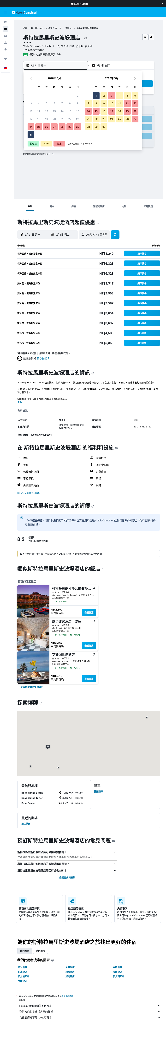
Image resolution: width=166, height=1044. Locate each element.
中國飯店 (117, 967)
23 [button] (77, 119)
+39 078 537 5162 (33, 50)
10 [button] (31, 111)
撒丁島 (51, 28)
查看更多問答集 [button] (67, 877)
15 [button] (69, 111)
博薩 (67, 28)
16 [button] (77, 111)
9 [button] (77, 103)
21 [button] (62, 119)
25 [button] (38, 127)
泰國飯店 (22, 980)
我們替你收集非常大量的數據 (36, 1011)
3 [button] (31, 103)
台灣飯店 (70, 967)
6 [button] (54, 103)
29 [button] (69, 127)
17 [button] (31, 119)
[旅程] (5, 58)
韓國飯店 (70, 971)
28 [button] (62, 127)
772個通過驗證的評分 (48, 54)
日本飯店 (22, 971)
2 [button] (77, 95)
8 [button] (70, 103)
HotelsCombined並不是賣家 (35, 1006)
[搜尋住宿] (5, 29)
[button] (162, 3)
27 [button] (54, 127)
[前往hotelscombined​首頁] (24, 12)
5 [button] (46, 103)
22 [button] (69, 119)
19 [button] (46, 119)
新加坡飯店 (23, 976)
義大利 (34, 28)
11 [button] (38, 111)
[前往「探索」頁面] (5, 49)
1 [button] (70, 95)
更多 (19, 402)
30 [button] (77, 127)
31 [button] (31, 134)
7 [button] (62, 103)
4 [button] (39, 103)
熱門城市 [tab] (40, 950)
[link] (32, 687)
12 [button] (46, 111)
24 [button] (31, 127)
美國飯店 (117, 971)
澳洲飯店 (22, 967)
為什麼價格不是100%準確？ (35, 1017)
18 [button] (38, 119)
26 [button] (46, 127)
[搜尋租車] (5, 36)
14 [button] (62, 111)
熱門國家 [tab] (24, 950)
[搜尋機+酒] (5, 42)
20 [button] (54, 119)
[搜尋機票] (5, 22)
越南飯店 (70, 976)
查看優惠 (89, 612)
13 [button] (54, 111)
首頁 (25, 28)
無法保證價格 (67, 996)
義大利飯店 (118, 976)
